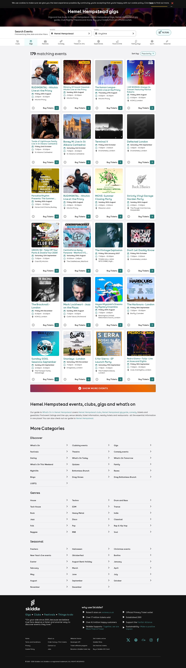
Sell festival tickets (100, 645)
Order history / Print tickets (57, 642)
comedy (133, 412)
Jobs (49, 649)
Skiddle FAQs (97, 642)
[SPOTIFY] (136, 640)
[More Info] (33, 108)
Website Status (75, 638)
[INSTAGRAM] (151, 640)
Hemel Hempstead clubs (90, 412)
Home (27, 638)
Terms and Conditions (33, 642)
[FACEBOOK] (158, 640)
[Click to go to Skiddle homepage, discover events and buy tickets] (32, 604)
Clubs (37, 614)
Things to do (65, 614)
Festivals (49, 614)
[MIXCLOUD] (143, 640)
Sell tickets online (99, 638)
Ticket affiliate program (78, 645)
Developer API (75, 642)
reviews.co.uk (108, 612)
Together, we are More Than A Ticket (102, 627)
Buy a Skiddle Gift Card (101, 649)
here (151, 3)
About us (51, 638)
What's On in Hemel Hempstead (57, 412)
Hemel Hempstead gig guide (115, 412)
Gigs (28, 614)
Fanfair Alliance (145, 622)
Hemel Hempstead (84, 418)
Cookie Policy (30, 649)
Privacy (27, 645)
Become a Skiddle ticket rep (80, 649)
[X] (128, 640)
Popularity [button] (146, 53)
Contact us (52, 645)
